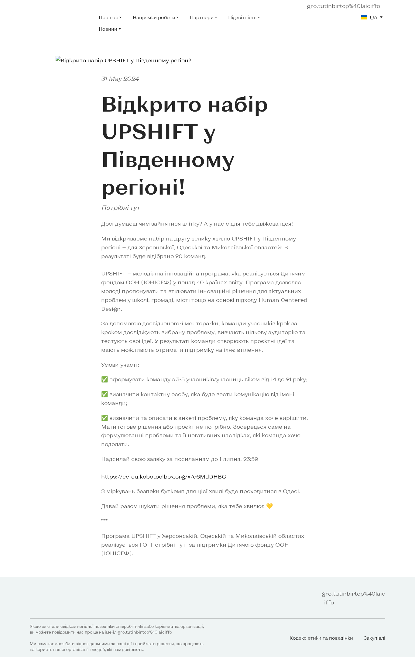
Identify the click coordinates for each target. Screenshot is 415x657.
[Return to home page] (51, 598)
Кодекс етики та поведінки (321, 638)
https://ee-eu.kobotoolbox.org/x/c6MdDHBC (163, 476)
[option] (369, 17)
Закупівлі (374, 638)
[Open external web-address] (60, 23)
